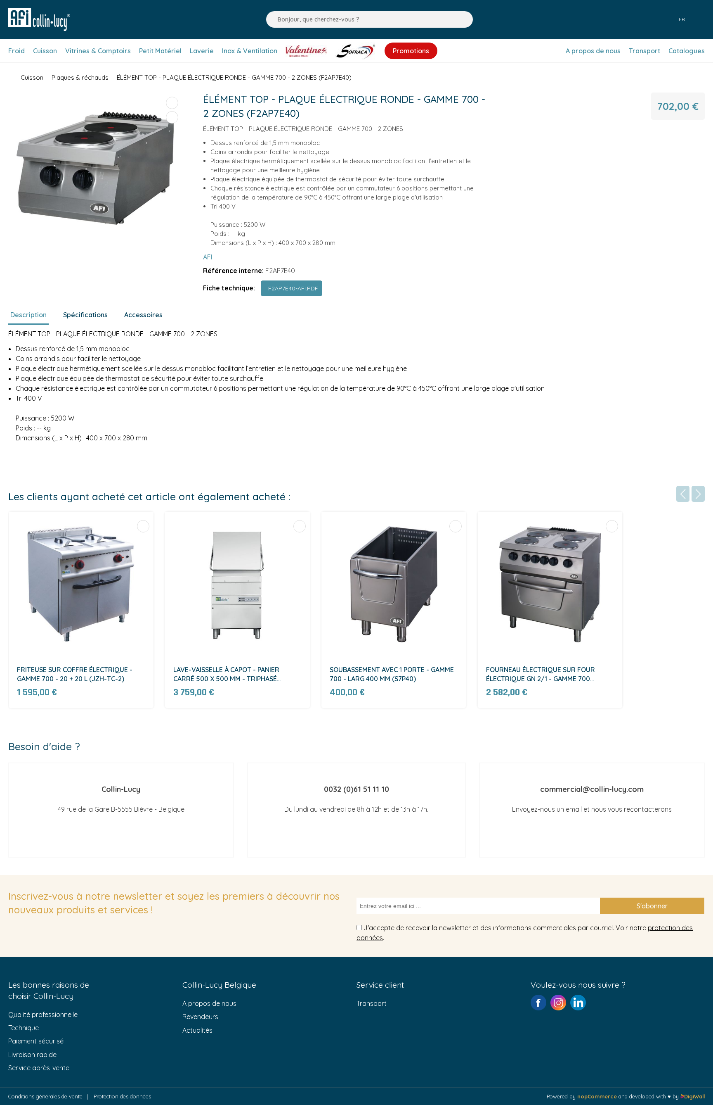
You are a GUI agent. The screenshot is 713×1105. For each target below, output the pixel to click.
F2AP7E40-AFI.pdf (291, 288)
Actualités (197, 1030)
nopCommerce (597, 1096)
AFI (207, 257)
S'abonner (652, 906)
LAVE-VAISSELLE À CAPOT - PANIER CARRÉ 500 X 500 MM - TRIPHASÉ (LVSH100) (226, 674)
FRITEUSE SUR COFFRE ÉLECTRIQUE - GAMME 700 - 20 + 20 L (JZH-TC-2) (74, 674)
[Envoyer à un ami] (172, 117)
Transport (371, 1003)
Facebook (538, 1002)
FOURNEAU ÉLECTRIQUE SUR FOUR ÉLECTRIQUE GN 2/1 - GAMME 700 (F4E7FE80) (540, 674)
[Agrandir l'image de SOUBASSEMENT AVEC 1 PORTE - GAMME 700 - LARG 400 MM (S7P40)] (393, 584)
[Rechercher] (270, 19)
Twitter (578, 1002)
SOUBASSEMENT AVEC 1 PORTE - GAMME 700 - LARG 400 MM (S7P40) (392, 674)
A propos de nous (209, 1003)
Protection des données (122, 1096)
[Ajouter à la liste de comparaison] (172, 103)
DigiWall (694, 1096)
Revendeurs (200, 1016)
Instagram (558, 1002)
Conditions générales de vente (45, 1096)
